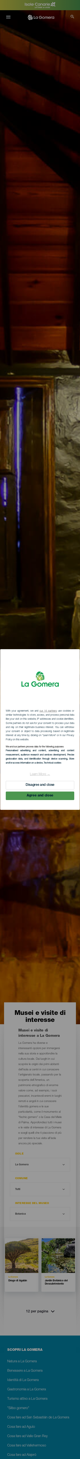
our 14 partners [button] (48, 711)
